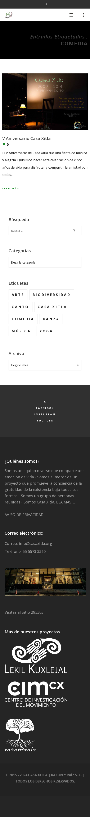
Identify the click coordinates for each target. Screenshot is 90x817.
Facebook (45, 408)
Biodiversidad (52, 294)
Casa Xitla (52, 307)
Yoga (46, 331)
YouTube (45, 420)
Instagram (45, 414)
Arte (18, 294)
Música (21, 331)
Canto (20, 307)
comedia (23, 319)
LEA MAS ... (65, 502)
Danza (51, 319)
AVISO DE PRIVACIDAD (24, 514)
